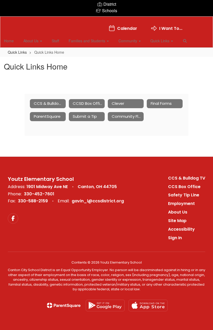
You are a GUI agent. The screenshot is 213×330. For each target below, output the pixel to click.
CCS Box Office (184, 187)
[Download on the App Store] (148, 305)
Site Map (177, 221)
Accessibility (181, 229)
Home (9, 40)
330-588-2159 (33, 201)
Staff (55, 40)
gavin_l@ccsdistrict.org (98, 201)
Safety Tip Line (183, 195)
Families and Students (87, 40)
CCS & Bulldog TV (186, 178)
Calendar (127, 28)
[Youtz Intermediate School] (106, 20)
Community (128, 40)
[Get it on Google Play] (105, 305)
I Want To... (170, 28)
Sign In (175, 238)
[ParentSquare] (64, 305)
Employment (181, 204)
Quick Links (160, 40)
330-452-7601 (39, 194)
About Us (31, 40)
